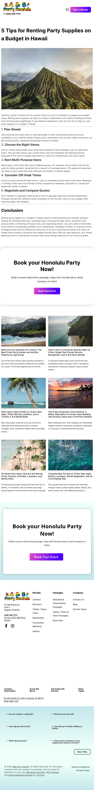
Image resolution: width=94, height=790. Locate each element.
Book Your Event (47, 291)
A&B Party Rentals (20, 766)
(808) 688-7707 (11, 615)
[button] (24, 714)
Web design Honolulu (35, 772)
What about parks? (18, 741)
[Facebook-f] (6, 626)
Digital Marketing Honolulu (20, 775)
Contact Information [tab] (9, 690)
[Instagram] (12, 626)
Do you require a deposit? (21, 714)
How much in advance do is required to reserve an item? (66, 742)
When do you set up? (64, 714)
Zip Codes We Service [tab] (58, 690)
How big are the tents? (19, 726)
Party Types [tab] (81, 690)
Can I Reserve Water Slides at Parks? (67, 727)
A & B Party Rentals (67, 643)
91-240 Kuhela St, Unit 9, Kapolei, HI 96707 (24, 698)
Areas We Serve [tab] (34, 690)
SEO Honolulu (52, 772)
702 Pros (40, 775)
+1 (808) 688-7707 (12, 13)
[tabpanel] (47, 699)
